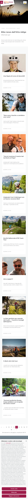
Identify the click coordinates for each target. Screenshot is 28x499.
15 (21, 427)
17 (26, 427)
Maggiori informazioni (14, 495)
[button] (26, 441)
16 (24, 427)
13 (16, 427)
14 (19, 427)
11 (11, 427)
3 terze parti (8, 443)
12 (14, 427)
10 (8, 427)
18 (11, 429)
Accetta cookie (14, 488)
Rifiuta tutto (14, 492)
